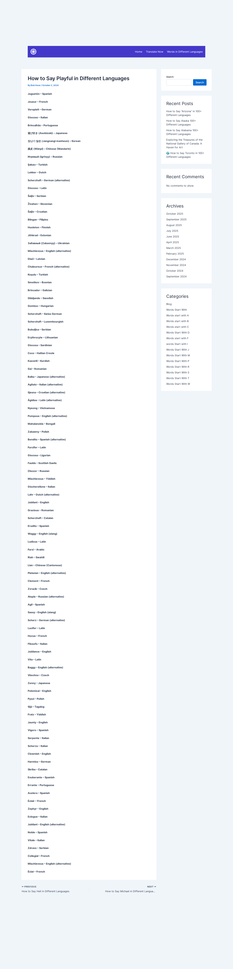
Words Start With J (177, 349)
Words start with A (177, 315)
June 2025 (172, 236)
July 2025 (172, 230)
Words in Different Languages (185, 51)
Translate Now (154, 51)
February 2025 (175, 253)
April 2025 (172, 242)
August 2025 (174, 225)
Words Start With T (177, 378)
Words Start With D (178, 332)
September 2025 (176, 219)
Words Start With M (178, 355)
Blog (169, 304)
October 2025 (174, 213)
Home (138, 51)
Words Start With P (177, 361)
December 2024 (176, 259)
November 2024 (176, 265)
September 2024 (176, 276)
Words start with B (177, 321)
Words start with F (177, 338)
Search (170, 76)
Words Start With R (177, 366)
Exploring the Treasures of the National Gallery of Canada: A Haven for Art (184, 143)
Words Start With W (178, 383)
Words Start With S (177, 372)
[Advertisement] (116, 22)
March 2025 (173, 247)
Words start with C (177, 326)
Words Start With (176, 309)
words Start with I (177, 343)
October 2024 (174, 270)
